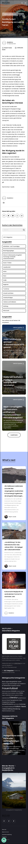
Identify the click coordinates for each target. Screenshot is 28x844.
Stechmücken (16, 704)
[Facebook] (9, 821)
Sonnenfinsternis (7, 704)
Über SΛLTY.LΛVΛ (5, 832)
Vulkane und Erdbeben (10, 14)
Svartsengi (22, 704)
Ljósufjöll (20, 698)
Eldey (18, 683)
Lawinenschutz (5, 698)
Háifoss (17, 693)
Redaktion (10, 42)
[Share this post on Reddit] (13, 216)
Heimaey (22, 691)
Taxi (3, 706)
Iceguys (3, 695)
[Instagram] (4, 821)
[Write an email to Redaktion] (4, 203)
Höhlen (21, 693)
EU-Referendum (6, 685)
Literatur (13, 697)
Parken (20, 700)
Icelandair (8, 695)
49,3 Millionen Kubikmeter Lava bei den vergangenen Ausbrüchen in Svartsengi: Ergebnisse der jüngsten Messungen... (13, 491)
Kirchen (12, 695)
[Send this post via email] (22, 216)
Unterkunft (11, 706)
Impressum (4, 837)
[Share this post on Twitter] (8, 216)
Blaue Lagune (6, 681)
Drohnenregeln (13, 683)
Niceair (8, 700)
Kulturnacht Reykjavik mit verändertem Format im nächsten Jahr (13, 594)
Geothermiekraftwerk (6, 691)
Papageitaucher (14, 700)
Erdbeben (22, 683)
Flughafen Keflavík (15, 685)
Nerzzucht (4, 700)
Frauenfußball (10, 688)
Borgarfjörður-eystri (15, 681)
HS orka (9, 693)
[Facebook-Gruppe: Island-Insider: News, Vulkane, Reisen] (14, 821)
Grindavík (18, 691)
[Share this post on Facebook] (4, 216)
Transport (6, 706)
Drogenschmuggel (6, 683)
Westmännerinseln (6, 710)
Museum (24, 698)
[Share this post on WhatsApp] (17, 216)
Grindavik (13, 691)
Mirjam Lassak (12, 516)
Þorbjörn (13, 710)
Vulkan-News (20, 706)
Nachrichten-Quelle (8, 187)
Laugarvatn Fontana (18, 695)
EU (25, 683)
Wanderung (16, 709)
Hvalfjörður (13, 693)
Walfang (9, 709)
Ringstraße (12, 702)
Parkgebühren (5, 702)
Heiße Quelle (4, 693)
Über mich (4, 829)
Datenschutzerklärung (7, 834)
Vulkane (4, 709)
